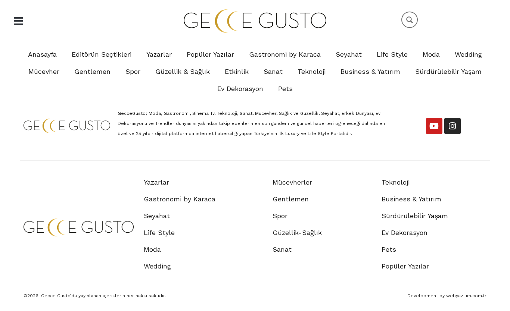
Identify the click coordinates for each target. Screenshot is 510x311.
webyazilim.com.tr (466, 295)
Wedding (468, 54)
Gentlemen (92, 71)
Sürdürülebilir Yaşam (448, 71)
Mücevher (43, 71)
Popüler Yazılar (210, 54)
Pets (285, 88)
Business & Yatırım (370, 71)
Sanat (273, 71)
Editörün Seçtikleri (101, 54)
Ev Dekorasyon (240, 88)
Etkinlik (237, 71)
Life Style (392, 54)
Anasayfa (42, 54)
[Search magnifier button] (409, 20)
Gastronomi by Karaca (285, 54)
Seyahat (349, 54)
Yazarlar (159, 54)
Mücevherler (292, 182)
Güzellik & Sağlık (182, 71)
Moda (431, 54)
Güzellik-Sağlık (297, 232)
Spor (132, 71)
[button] (18, 21)
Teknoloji (312, 71)
